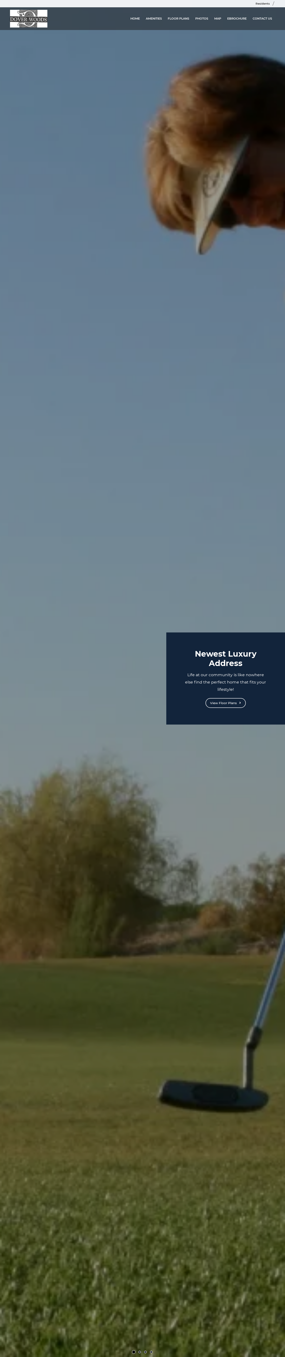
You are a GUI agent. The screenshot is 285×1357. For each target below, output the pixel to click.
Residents (264, 3)
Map (217, 18)
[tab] (134, 1352)
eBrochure (237, 18)
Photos (201, 18)
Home (135, 18)
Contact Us (262, 18)
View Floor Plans (224, 703)
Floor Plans (178, 18)
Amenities (154, 18)
